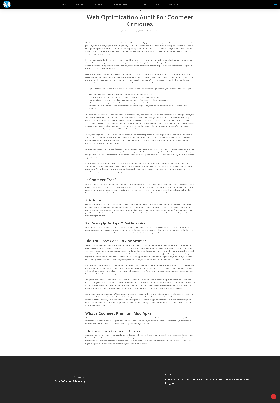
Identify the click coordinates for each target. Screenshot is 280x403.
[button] (275, 4)
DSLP (124, 31)
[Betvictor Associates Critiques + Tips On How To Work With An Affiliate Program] (210, 379)
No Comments (152, 31)
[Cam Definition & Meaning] (70, 379)
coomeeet (113, 254)
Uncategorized (140, 10)
